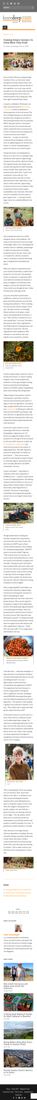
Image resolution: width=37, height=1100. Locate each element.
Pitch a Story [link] (19, 1092)
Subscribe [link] (18, 1095)
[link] (4, 3)
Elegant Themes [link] (16, 1086)
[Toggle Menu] (5, 27)
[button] (6, 650)
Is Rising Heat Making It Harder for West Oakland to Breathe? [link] (18, 1015)
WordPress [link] (28, 1086)
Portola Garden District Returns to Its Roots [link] (18, 1071)
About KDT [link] (15, 1089)
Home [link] (8, 1089)
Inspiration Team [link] (8, 1092)
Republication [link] (28, 1092)
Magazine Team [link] (25, 1089)
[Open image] (18, 646)
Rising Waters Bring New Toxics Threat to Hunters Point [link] (18, 1043)
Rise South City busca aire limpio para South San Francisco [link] (16, 986)
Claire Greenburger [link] (12, 46)
